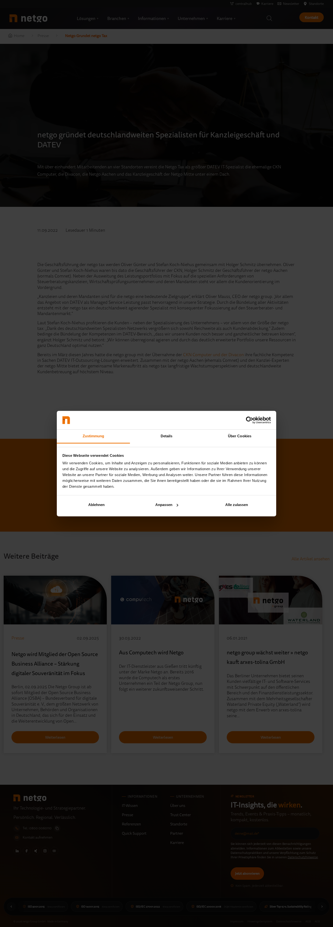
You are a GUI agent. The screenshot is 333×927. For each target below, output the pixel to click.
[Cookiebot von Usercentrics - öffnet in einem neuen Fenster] (249, 420)
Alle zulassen (236, 505)
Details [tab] (167, 436)
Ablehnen (96, 505)
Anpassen (163, 505)
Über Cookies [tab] (239, 436)
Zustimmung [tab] (93, 436)
